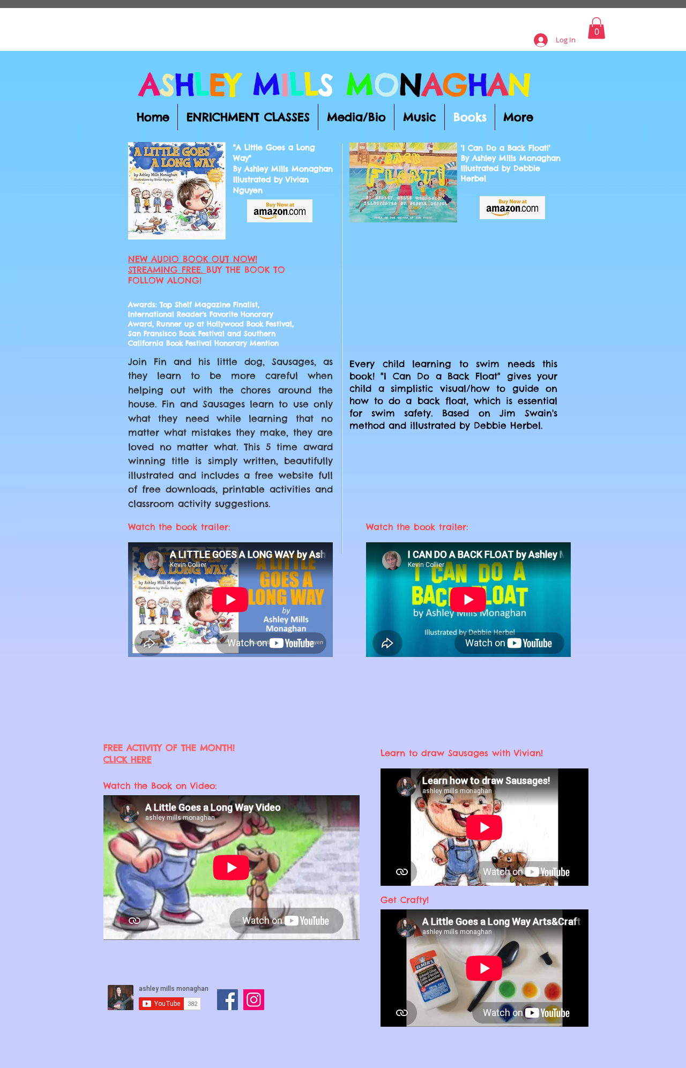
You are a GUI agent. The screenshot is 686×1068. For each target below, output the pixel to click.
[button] (596, 28)
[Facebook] (227, 999)
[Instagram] (253, 999)
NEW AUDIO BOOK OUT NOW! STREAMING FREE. (192, 264)
